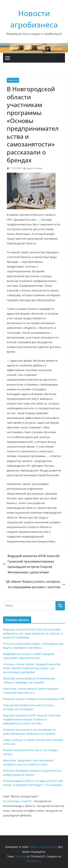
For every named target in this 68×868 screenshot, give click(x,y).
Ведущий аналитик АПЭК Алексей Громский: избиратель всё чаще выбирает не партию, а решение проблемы (33, 633)
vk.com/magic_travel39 (17, 801)
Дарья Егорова (34, 168)
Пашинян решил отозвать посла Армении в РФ (34, 699)
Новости (13, 80)
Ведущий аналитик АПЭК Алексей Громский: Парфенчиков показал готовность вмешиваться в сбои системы (32, 719)
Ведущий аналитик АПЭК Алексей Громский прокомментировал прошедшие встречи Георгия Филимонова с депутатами (34, 564)
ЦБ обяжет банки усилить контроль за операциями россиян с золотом (33, 584)
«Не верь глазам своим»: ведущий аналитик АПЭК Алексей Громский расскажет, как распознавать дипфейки (32, 668)
